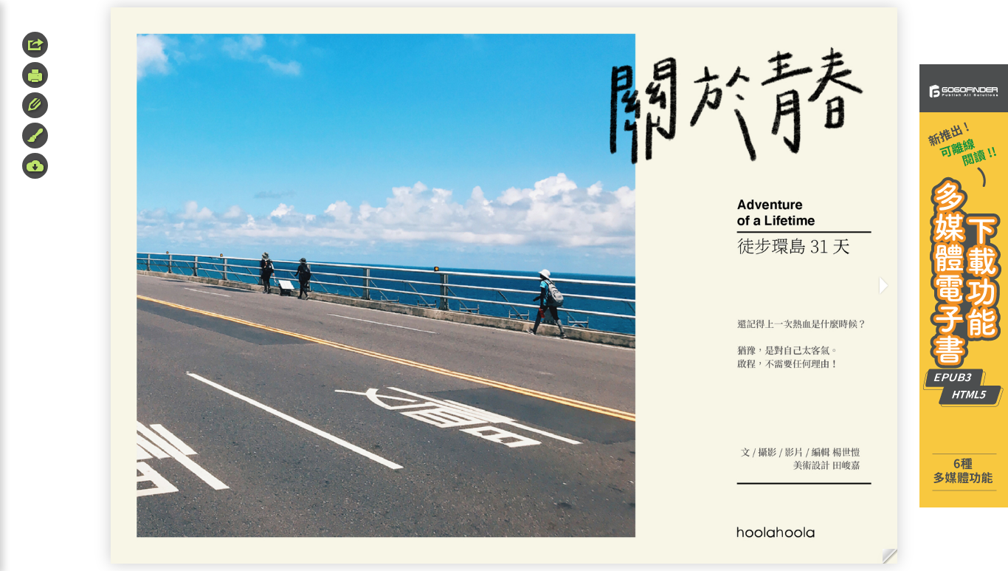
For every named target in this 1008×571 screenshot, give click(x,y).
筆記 (35, 105)
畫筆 (35, 135)
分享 (35, 45)
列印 (35, 75)
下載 (35, 166)
